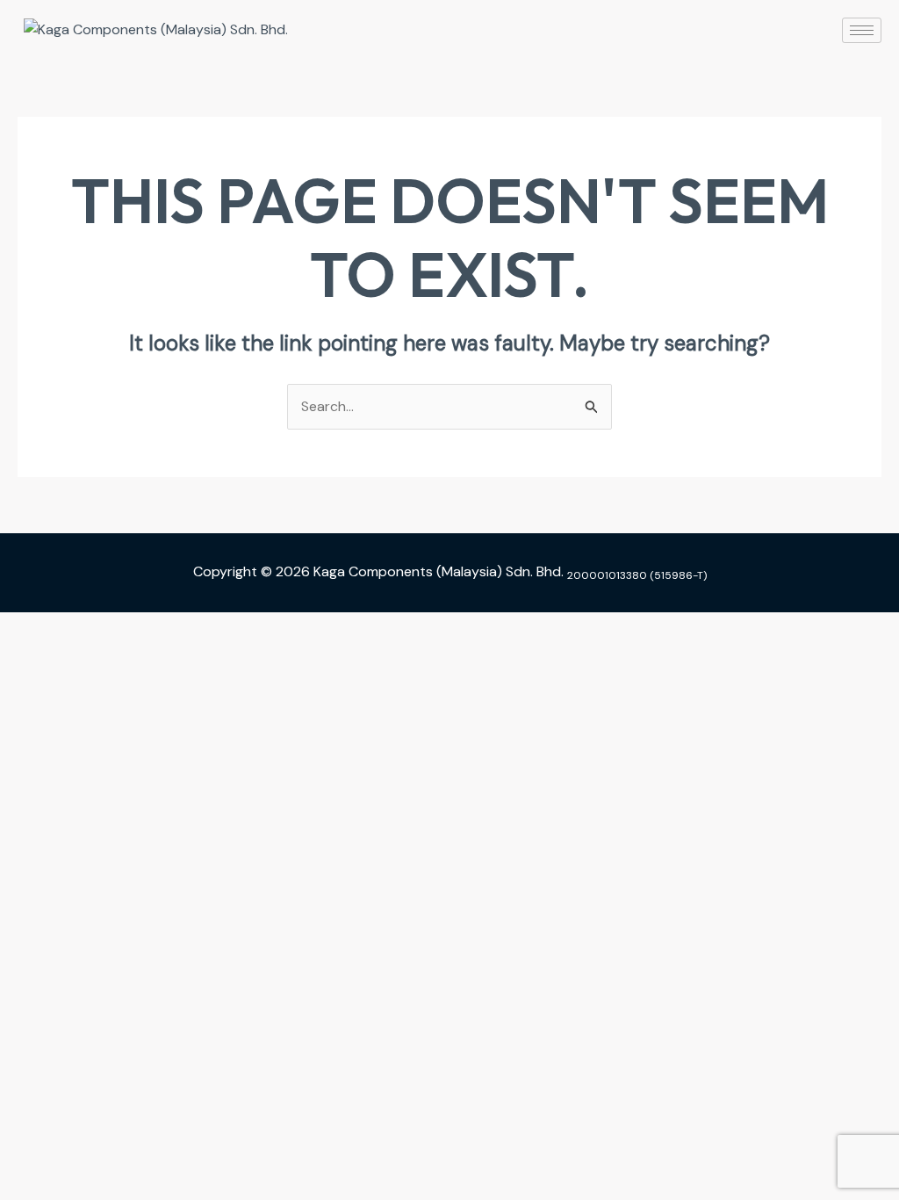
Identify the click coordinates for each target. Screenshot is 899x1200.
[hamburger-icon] (861, 30)
